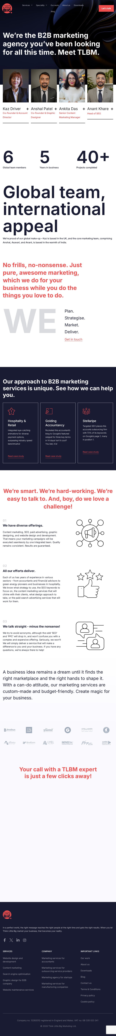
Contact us (86, 983)
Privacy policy (88, 995)
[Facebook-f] (4, 940)
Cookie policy (87, 1001)
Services (26, 5)
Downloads (79, 5)
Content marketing (12, 967)
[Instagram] (24, 940)
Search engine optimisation (16, 974)
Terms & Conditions (90, 989)
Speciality (40, 5)
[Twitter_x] (11, 940)
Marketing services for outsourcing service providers (57, 969)
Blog (53, 11)
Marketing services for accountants (53, 960)
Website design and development (13, 960)
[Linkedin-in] (18, 940)
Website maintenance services (18, 989)
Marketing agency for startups (57, 977)
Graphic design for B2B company (14, 982)
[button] (16, 113)
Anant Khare (98, 111)
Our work (55, 5)
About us (66, 5)
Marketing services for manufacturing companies (55, 985)
